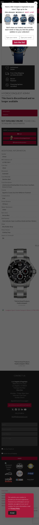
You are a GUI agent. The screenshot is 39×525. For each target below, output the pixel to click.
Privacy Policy (15, 508)
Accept (12, 513)
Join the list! (19, 42)
